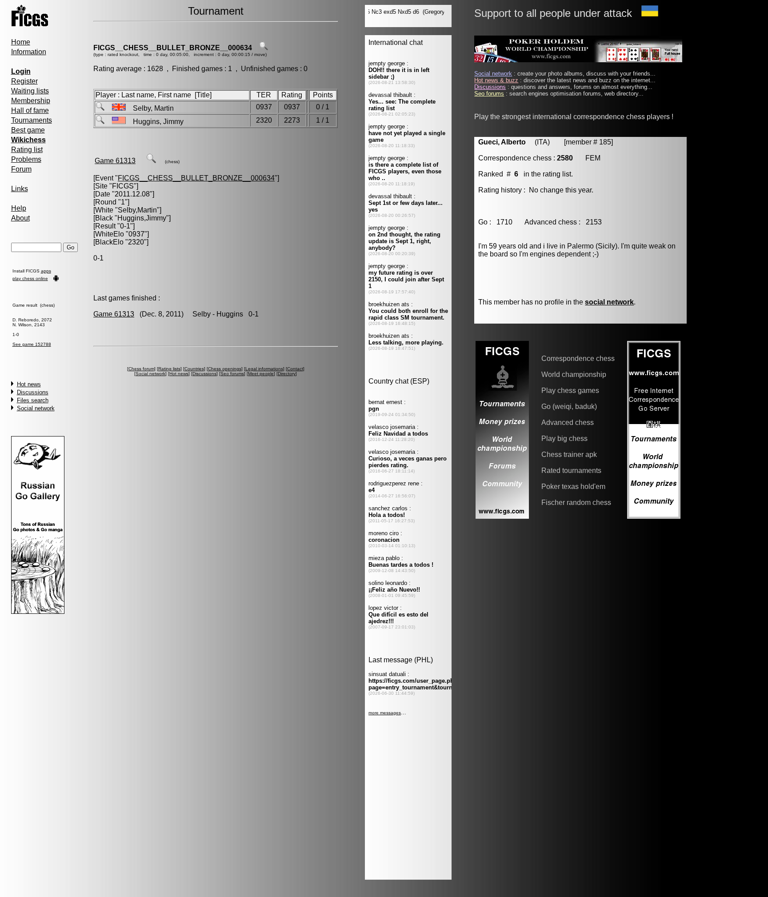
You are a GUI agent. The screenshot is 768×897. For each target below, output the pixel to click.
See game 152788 (31, 344)
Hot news (29, 384)
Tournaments (31, 120)
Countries (194, 368)
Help (18, 208)
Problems (26, 159)
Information (28, 52)
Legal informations (264, 368)
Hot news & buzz (496, 80)
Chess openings (224, 368)
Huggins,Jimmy (141, 218)
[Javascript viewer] (151, 160)
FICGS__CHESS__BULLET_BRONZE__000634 (172, 48)
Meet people (261, 373)
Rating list (27, 149)
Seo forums (232, 373)
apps (46, 270)
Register (24, 81)
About (20, 218)
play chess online (30, 278)
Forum (21, 169)
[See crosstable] (263, 48)
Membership (30, 100)
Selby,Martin (137, 210)
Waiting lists (30, 91)
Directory (287, 373)
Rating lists (169, 368)
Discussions (32, 392)
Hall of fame (30, 110)
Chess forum (141, 368)
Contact (295, 368)
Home (20, 42)
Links (19, 188)
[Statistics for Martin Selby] (100, 108)
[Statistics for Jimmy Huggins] (100, 121)
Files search (32, 400)
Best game (28, 130)
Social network (36, 408)
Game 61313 (115, 160)
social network (609, 302)
